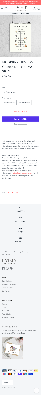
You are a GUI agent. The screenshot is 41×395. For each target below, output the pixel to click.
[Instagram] (7, 268)
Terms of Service (7, 311)
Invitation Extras (7, 288)
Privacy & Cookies (8, 317)
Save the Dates (7, 281)
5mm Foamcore (24, 102)
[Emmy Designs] (20, 8)
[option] (20, 36)
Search (4, 304)
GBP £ (6, 382)
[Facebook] (3, 268)
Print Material (6, 98)
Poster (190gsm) (9, 102)
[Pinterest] (11, 268)
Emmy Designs (11, 388)
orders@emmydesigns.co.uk (22, 173)
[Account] (34, 8)
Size (3, 88)
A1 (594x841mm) (10, 92)
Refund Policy (6, 314)
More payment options (20, 124)
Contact (4, 307)
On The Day (6, 291)
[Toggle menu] (2, 8)
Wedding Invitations (9, 284)
